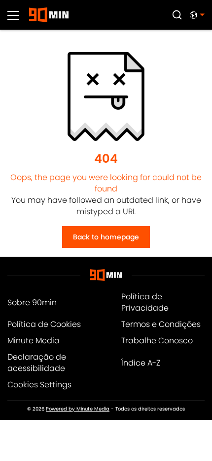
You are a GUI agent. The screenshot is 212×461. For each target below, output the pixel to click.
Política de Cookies (44, 324)
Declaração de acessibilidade (36, 362)
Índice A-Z (140, 363)
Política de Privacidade (145, 302)
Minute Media (33, 340)
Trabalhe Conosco (157, 340)
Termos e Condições (161, 324)
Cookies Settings (39, 384)
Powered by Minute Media (77, 409)
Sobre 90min (32, 302)
